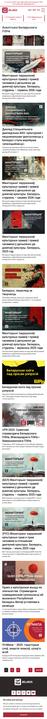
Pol (38, 10)
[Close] (44, 698)
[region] (23, 708)
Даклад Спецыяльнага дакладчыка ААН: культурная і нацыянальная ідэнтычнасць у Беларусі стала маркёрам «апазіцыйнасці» (22, 136)
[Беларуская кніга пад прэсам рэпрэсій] (23, 372)
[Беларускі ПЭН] (9, 10)
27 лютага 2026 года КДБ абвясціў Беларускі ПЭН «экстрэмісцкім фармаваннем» (24, 3)
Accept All (23, 715)
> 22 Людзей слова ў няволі (13, 18)
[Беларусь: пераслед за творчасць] (23, 276)
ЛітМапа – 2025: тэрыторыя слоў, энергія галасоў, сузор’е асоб (21, 648)
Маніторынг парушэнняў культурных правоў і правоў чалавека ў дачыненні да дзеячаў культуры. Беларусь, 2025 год (21, 244)
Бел (29, 10)
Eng (34, 10)
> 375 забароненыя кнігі (34, 18)
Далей (38, 670)
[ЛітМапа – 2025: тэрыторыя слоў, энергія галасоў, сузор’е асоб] (23, 630)
